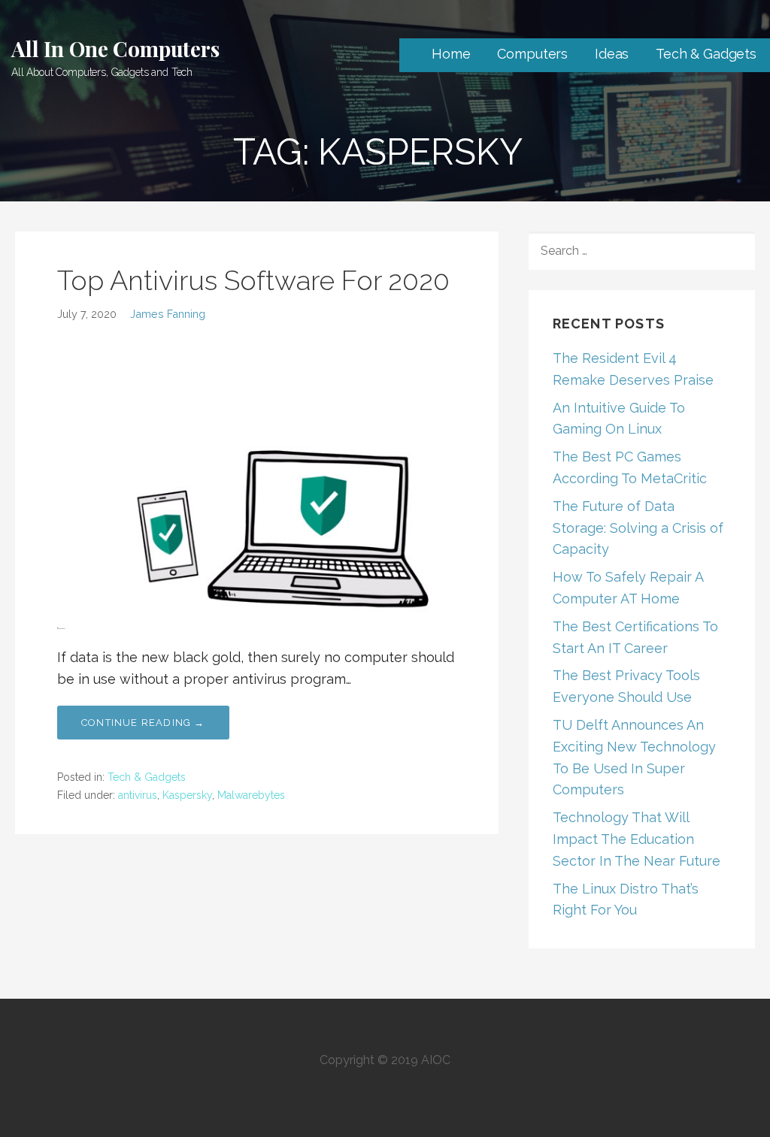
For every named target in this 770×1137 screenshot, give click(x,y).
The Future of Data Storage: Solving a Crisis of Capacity (638, 528)
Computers (532, 54)
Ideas (612, 54)
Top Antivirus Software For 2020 (253, 280)
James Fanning (167, 313)
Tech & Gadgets (706, 54)
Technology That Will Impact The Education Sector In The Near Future (636, 839)
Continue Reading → (143, 722)
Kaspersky (187, 795)
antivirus (137, 795)
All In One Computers (115, 48)
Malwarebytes (251, 795)
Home (451, 54)
